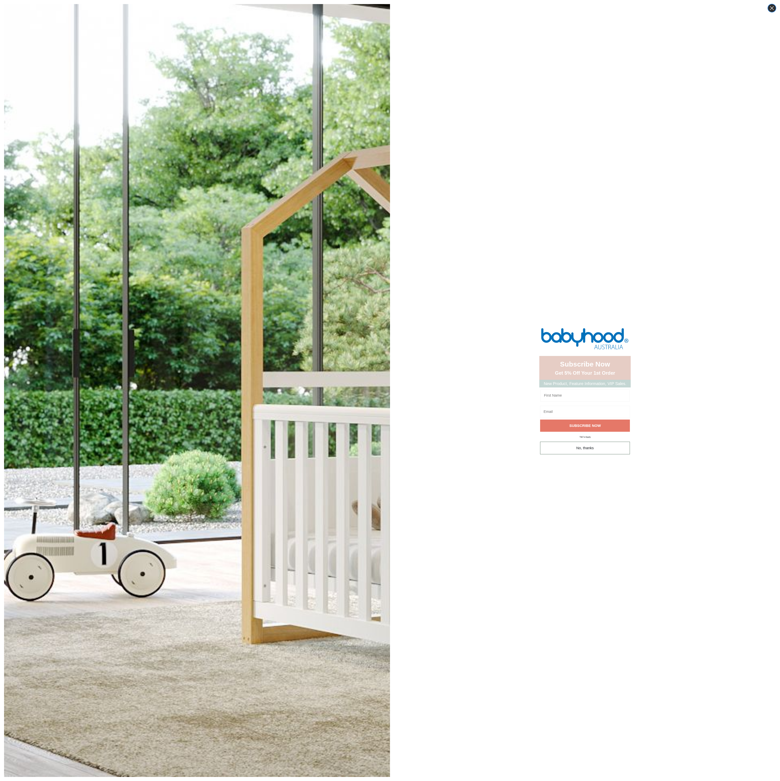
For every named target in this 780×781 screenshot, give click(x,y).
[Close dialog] (772, 8)
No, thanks (585, 448)
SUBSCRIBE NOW (585, 426)
